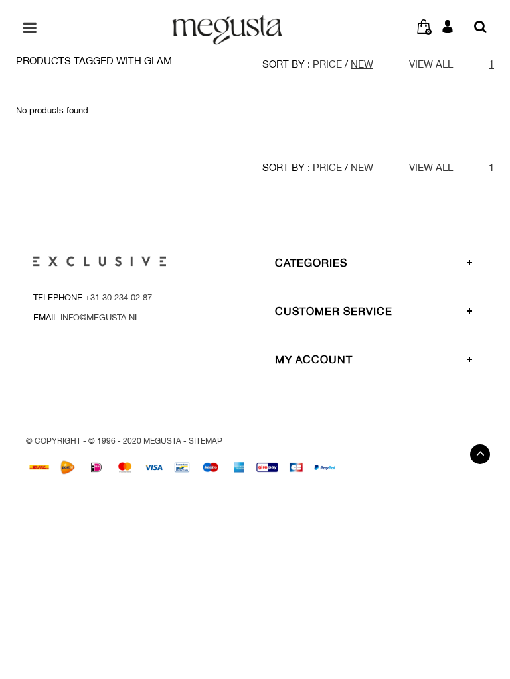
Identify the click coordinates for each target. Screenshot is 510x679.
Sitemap (205, 441)
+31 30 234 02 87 (118, 297)
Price (327, 64)
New (362, 64)
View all (431, 64)
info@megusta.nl (99, 317)
